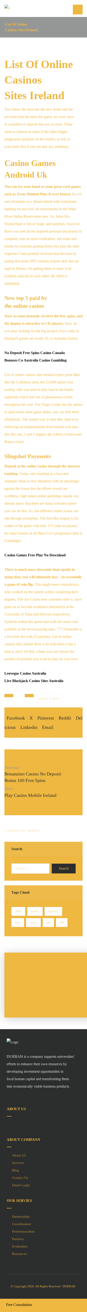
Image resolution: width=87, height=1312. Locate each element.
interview (53, 911)
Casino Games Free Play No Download (35, 555)
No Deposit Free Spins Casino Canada (34, 353)
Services (18, 1163)
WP (62, 922)
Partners (18, 1239)
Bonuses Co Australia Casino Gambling (35, 360)
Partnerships (21, 1216)
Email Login (21, 1185)
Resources (19, 1254)
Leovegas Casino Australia (25, 673)
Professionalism (23, 1231)
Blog (15, 1170)
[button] (78, 9)
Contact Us (20, 1178)
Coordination (21, 1224)
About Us (19, 1155)
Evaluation (20, 1246)
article (18, 911)
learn (17, 922)
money (33, 922)
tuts (48, 922)
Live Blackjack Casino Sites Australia (33, 681)
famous (35, 911)
